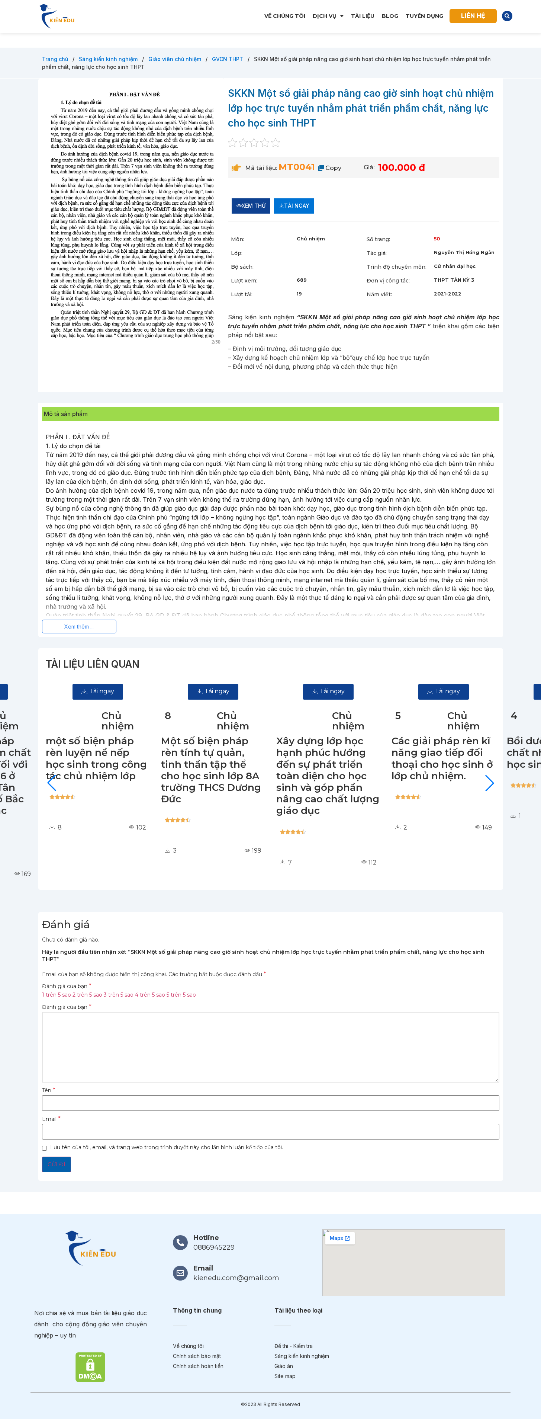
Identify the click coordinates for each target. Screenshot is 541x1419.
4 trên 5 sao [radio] (150, 994)
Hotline (206, 1238)
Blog (390, 16)
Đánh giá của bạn (66, 986)
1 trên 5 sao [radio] (56, 994)
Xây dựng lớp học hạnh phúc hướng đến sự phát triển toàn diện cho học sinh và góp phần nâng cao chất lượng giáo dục (314, 775)
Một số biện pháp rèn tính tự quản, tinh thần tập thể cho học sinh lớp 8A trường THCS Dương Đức (198, 770)
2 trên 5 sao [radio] (87, 994)
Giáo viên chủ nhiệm (175, 59)
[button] (507, 16)
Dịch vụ (324, 16)
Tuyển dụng (424, 16)
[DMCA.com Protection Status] (90, 1366)
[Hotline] (180, 1242)
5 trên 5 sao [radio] (181, 994)
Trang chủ (56, 59)
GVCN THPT (228, 59)
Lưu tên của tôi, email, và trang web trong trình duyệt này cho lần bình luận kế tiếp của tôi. (166, 1147)
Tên (48, 1090)
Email (51, 1119)
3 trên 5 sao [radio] (118, 994)
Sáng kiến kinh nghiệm (109, 59)
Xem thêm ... (79, 626)
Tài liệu (362, 16)
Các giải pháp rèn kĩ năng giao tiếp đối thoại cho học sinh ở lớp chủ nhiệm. (429, 758)
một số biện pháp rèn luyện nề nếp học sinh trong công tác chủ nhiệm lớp (83, 758)
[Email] (180, 1273)
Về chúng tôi (284, 16)
